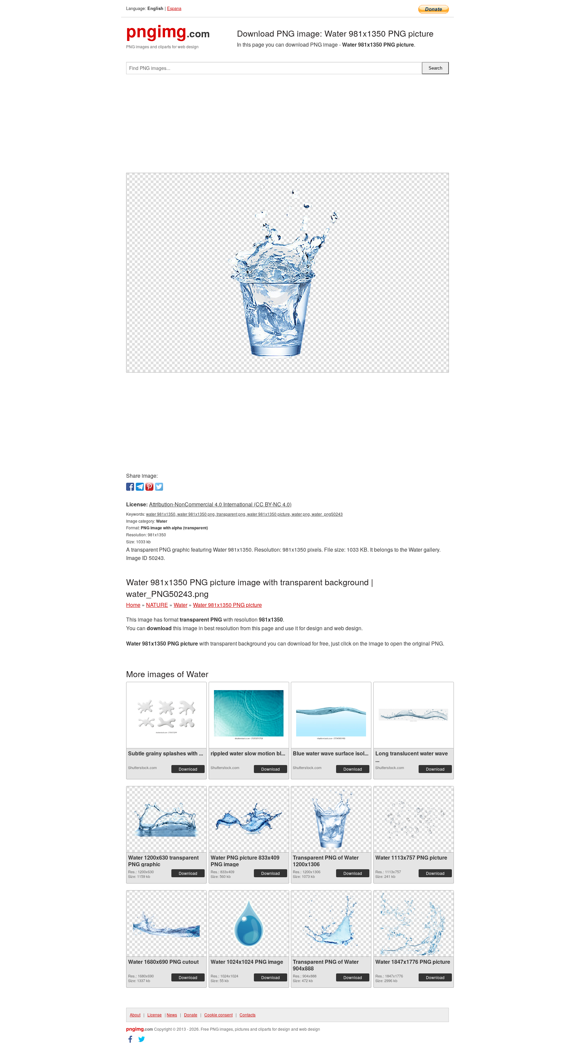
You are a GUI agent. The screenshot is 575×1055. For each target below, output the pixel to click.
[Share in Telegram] (140, 487)
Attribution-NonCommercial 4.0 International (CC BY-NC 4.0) (220, 504)
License (154, 1014)
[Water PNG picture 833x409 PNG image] (249, 819)
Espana (174, 8)
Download (188, 769)
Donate (190, 1014)
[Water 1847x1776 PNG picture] (414, 923)
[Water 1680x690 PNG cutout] (166, 923)
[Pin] (149, 487)
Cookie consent (218, 1014)
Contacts (248, 1014)
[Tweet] (159, 487)
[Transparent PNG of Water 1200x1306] (331, 819)
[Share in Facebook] (130, 487)
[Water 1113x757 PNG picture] (413, 819)
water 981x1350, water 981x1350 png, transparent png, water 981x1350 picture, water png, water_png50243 (244, 514)
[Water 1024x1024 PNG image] (249, 923)
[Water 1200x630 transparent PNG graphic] (166, 819)
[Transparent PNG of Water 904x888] (331, 923)
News (172, 1014)
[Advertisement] (287, 126)
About (135, 1014)
